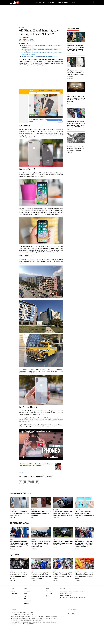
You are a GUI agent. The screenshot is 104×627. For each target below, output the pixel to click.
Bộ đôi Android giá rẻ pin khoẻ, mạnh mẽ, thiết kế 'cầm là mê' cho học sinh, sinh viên (19, 513)
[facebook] (24, 482)
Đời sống (77, 571)
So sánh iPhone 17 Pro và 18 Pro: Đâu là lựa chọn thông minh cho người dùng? (41, 513)
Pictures (50, 593)
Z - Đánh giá (51, 2)
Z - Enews (59, 2)
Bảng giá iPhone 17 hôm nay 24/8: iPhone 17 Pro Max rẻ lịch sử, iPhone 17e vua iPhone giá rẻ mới (62, 513)
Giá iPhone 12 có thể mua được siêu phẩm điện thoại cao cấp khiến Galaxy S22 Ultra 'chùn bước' (36, 464)
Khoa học (66, 2)
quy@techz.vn (67, 595)
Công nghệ (37, 2)
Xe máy (68, 119)
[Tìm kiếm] (92, 2)
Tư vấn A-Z (21, 27)
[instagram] (29, 482)
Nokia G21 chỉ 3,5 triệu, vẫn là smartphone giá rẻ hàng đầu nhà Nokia (39, 56)
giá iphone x (39, 476)
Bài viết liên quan (23, 43)
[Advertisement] (41, 78)
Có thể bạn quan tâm (20, 523)
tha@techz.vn (81, 597)
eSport (68, 69)
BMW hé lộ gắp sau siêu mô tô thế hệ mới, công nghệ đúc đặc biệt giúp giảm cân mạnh (76, 148)
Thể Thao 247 (28, 601)
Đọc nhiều (14, 555)
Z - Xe (43, 2)
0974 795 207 (73, 597)
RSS (25, 598)
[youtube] (33, 482)
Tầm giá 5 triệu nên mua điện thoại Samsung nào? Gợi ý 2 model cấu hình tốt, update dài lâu (84, 513)
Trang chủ (12, 591)
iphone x (49, 476)
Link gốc (21, 473)
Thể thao (74, 2)
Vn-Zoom (26, 603)
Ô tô (68, 94)
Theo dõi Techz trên (24, 41)
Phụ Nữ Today (13, 593)
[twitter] (20, 482)
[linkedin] (37, 482)
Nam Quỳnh (26, 37)
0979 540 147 (69, 593)
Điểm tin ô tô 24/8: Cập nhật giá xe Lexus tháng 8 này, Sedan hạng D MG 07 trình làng (63, 543)
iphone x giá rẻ (28, 476)
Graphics (50, 596)
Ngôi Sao (26, 596)
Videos (49, 591)
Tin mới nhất (73, 29)
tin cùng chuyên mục (20, 493)
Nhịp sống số (70, 43)
